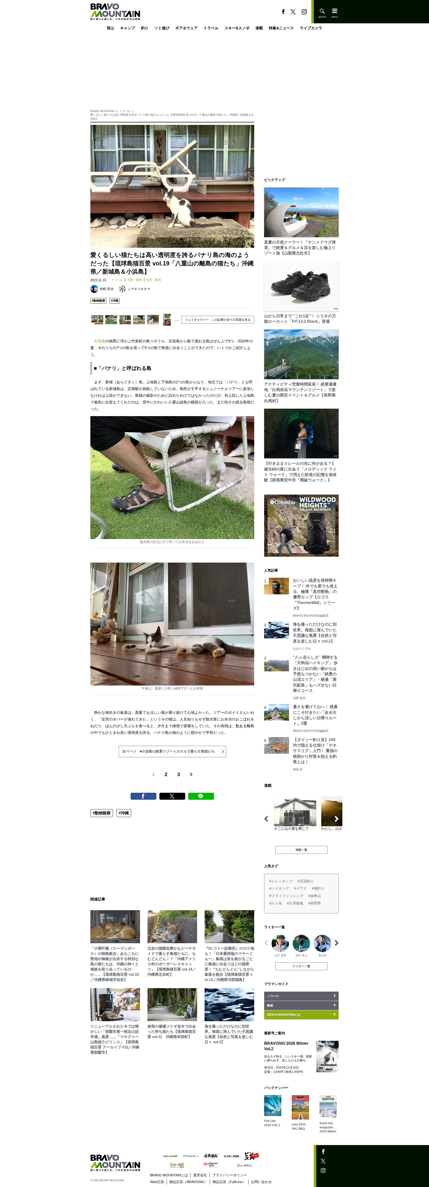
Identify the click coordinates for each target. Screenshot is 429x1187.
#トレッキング (281, 881)
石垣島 (99, 341)
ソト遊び (161, 28)
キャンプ (127, 28)
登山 (110, 28)
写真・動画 (134, 280)
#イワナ (300, 888)
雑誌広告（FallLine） (229, 1182)
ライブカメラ (311, 28)
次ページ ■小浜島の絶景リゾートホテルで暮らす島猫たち (168, 751)
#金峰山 (314, 896)
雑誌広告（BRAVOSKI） (188, 1182)
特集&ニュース (281, 28)
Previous (266, 819)
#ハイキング (279, 888)
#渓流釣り (306, 881)
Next (337, 819)
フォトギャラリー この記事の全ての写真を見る (217, 320)
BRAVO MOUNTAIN (102, 110)
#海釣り (318, 888)
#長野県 (314, 903)
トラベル (211, 28)
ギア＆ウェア (186, 28)
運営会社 (200, 1175)
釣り (144, 28)
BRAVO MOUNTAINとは (169, 1175)
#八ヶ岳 (275, 903)
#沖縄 (114, 300)
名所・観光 (153, 280)
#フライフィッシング (286, 896)
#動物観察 (98, 300)
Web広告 (157, 1182)
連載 (259, 28)
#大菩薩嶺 (295, 903)
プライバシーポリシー (229, 1175)
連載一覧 (301, 850)
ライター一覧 (301, 966)
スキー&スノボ (237, 28)
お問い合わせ (261, 1182)
